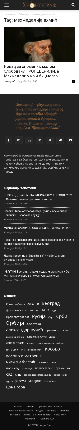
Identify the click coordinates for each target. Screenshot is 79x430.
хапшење (50, 381)
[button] (6, 5)
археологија (53, 330)
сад (9, 374)
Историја (51, 410)
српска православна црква (37, 374)
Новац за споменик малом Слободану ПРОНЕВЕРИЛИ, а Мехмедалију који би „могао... (32, 71)
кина (23, 349)
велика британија (15, 336)
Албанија (20, 304)
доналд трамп (15, 343)
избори (60, 343)
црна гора (15, 387)
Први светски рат (17, 317)
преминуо (63, 368)
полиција (26, 368)
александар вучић (24, 330)
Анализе (64, 410)
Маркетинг (31, 418)
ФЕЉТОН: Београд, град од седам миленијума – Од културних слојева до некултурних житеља (36, 273)
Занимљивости (42, 414)
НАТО (45, 310)
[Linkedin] (29, 140)
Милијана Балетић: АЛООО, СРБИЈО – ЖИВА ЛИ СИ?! (37, 227)
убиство (21, 381)
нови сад (12, 368)
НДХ (54, 310)
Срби (61, 316)
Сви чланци (47, 418)
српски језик (60, 374)
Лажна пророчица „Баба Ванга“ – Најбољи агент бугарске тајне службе (34, 257)
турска (9, 381)
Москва (34, 310)
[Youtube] (70, 140)
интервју (12, 349)
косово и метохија (24, 356)
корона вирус (35, 349)
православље (44, 368)
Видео (39, 410)
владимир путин (37, 336)
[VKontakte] (60, 140)
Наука (26, 414)
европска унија (46, 343)
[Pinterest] (39, 140)
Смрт (50, 317)
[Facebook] (8, 140)
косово (52, 349)
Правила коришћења (50, 406)
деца (52, 336)
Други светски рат (17, 310)
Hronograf (9, 81)
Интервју (15, 414)
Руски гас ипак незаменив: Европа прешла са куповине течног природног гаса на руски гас (39, 241)
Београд (51, 303)
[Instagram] (19, 140)
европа (31, 342)
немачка (43, 362)
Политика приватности (20, 410)
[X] (50, 140)
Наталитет (60, 414)
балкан (66, 330)
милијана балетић (20, 362)
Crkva (9, 304)
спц (18, 374)
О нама (18, 406)
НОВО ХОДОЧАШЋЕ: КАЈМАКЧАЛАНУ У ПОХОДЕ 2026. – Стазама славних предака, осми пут (38, 197)
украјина (35, 381)
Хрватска (34, 324)
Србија (15, 323)
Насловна (9, 14)
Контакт (30, 406)
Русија (39, 316)
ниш (53, 362)
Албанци (33, 304)
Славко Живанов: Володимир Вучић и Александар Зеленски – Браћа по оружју (35, 213)
